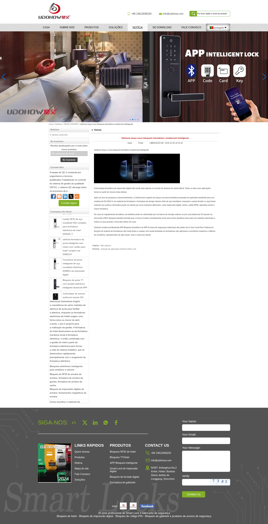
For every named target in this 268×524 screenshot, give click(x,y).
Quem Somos (82, 451)
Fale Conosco (191, 27)
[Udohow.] (123, 506)
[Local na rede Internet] (71, 196)
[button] (130, 119)
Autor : (130, 143)
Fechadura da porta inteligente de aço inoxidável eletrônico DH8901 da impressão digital (74, 262)
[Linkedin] (65, 196)
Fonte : (141, 143)
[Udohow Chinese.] (147, 506)
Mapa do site (82, 468)
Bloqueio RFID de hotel (123, 451)
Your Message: (191, 447)
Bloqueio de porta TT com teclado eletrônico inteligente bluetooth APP (75, 279)
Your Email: (189, 434)
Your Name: (189, 421)
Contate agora (69, 203)
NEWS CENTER (71, 124)
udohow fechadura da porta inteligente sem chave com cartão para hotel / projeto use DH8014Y (74, 241)
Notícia (138, 27)
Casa (46, 27)
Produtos (92, 27)
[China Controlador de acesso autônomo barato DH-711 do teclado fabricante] (55, 292)
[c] (134, 76)
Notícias (58, 124)
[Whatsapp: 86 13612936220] (59, 196)
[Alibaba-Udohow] (76, 196)
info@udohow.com (173, 13)
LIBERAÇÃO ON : (157, 143)
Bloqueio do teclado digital (124, 477)
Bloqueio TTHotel (119, 457)
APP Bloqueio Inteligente (124, 463)
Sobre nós (67, 27)
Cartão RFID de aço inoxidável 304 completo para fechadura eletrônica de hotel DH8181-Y (74, 221)
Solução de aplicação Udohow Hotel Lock (118, 249)
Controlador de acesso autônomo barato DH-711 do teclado (74, 292)
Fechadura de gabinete (122, 482)
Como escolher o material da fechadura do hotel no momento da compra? (68, 400)
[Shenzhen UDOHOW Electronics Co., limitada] (55, 19)
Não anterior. (105, 246)
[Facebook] (53, 196)
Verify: (186, 476)
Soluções (116, 27)
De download (162, 27)
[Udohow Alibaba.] (133, 506)
